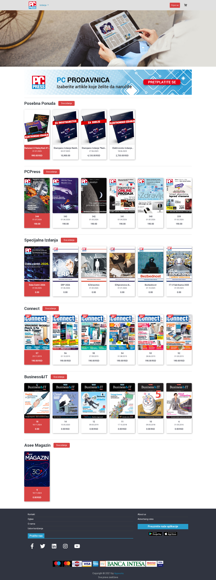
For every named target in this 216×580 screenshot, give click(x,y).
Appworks (119, 573)
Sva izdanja (66, 103)
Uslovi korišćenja (35, 528)
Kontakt (31, 514)
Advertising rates (146, 519)
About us (142, 514)
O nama (31, 524)
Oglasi (31, 519)
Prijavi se (175, 5)
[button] (32, 546)
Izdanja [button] (43, 5)
